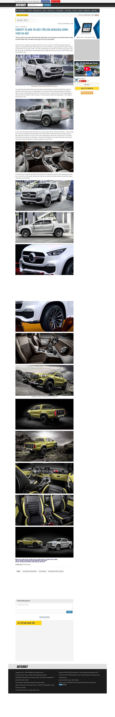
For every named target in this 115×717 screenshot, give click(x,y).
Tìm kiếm (47, 5)
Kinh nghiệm (59, 10)
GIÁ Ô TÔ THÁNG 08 (87, 88)
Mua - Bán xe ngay (22, 15)
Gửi (69, 612)
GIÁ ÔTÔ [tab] (86, 84)
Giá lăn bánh (87, 93)
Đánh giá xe (22, 10)
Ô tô (25, 20)
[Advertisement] (44, 288)
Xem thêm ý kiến (44, 617)
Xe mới (19, 20)
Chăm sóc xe (51, 10)
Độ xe (44, 10)
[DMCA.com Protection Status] (63, 684)
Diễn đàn (94, 10)
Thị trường (68, 10)
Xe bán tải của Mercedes (29, 571)
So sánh (29, 10)
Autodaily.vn (45, 1)
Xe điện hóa (86, 10)
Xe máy (74, 10)
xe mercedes (42, 571)
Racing (80, 10)
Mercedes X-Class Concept (55, 571)
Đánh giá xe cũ (37, 10)
